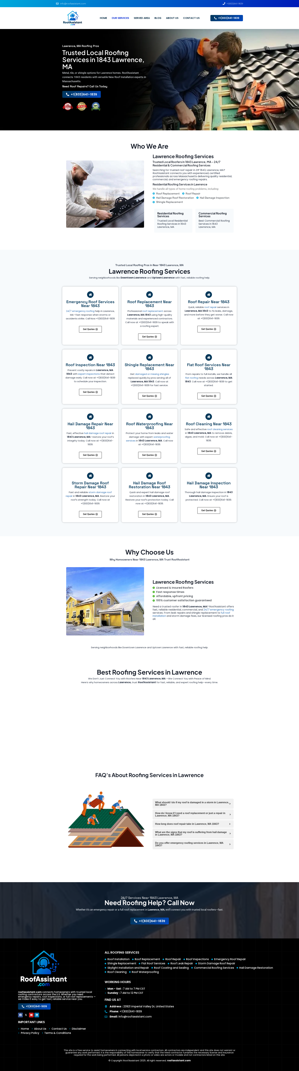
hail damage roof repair (98, 433)
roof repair (210, 307)
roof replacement (152, 311)
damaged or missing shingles (152, 374)
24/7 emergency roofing (80, 311)
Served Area (142, 18)
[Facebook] (20, 1015)
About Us (172, 18)
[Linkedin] (36, 1015)
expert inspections (89, 374)
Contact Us (191, 18)
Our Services (120, 18)
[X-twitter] (26, 1015)
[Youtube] (31, 1015)
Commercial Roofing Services (213, 214)
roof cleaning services (220, 429)
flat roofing (191, 377)
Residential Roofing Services (170, 214)
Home (103, 18)
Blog (157, 18)
